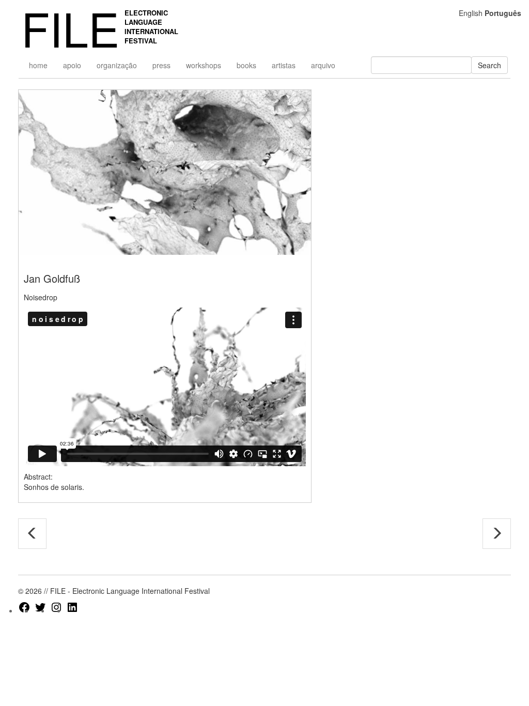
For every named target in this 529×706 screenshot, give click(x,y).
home (38, 65)
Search (489, 65)
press (161, 65)
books (246, 65)
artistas (283, 65)
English (471, 13)
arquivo (323, 65)
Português (503, 13)
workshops (203, 65)
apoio (72, 65)
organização (117, 65)
